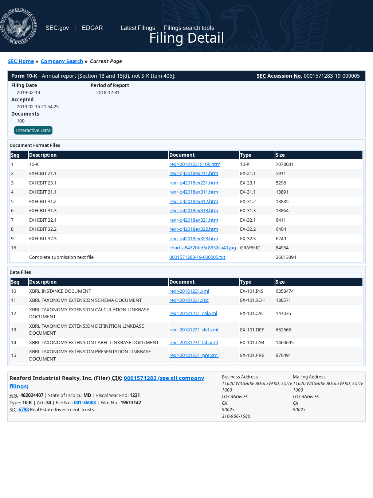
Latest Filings (138, 28)
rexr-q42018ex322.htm (193, 229)
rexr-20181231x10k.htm (194, 164)
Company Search (62, 61)
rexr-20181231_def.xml (193, 329)
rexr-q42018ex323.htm (193, 238)
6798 (24, 409)
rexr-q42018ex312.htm (193, 201)
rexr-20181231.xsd (189, 300)
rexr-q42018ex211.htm (193, 173)
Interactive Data (33, 130)
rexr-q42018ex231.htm (193, 182)
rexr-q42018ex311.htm (193, 191)
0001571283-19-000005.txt (197, 257)
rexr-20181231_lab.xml (193, 342)
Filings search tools (189, 28)
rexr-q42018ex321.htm (193, 220)
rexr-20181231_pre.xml (194, 355)
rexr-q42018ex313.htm (193, 210)
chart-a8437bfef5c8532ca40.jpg (202, 247)
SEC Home (21, 61)
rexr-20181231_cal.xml (193, 313)
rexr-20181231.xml (189, 291)
